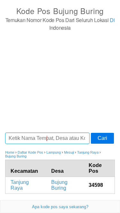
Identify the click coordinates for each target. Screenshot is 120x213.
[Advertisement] (60, 81)
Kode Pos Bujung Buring (60, 10)
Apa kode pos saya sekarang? (60, 206)
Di (112, 20)
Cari (102, 138)
